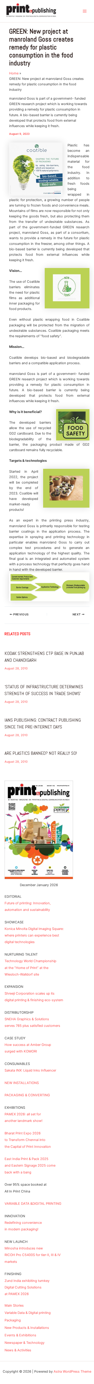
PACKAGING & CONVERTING (27, 1095)
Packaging (13, 1320)
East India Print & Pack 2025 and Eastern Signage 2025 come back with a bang (30, 1165)
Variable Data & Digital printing (28, 1313)
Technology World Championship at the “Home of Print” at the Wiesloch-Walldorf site (30, 967)
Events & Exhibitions (20, 1335)
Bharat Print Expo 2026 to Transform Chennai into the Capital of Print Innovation (28, 1139)
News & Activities (18, 1350)
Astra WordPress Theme (72, 1371)
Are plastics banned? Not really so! (41, 753)
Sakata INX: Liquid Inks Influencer (30, 1070)
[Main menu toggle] (84, 11)
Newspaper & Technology (24, 1343)
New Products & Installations (27, 1328)
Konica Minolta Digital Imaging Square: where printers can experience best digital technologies (34, 935)
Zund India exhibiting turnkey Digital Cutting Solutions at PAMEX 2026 (27, 1287)
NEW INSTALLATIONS (22, 1083)
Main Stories (14, 1305)
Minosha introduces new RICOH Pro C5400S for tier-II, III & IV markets (33, 1255)
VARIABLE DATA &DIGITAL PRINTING (33, 1204)
